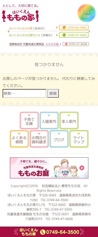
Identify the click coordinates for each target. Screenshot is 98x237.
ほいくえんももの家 (20, 15)
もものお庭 (49, 167)
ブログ (59, 138)
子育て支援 (29, 120)
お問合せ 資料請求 (39, 138)
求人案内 (69, 120)
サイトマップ (79, 138)
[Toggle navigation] (86, 13)
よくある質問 (19, 138)
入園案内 (49, 120)
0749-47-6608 (78, 44)
